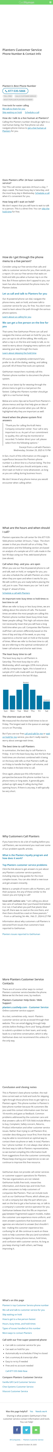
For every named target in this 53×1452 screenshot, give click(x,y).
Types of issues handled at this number (21, 1328)
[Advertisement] (26, 155)
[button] (50, 2)
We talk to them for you (13, 108)
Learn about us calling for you (16, 316)
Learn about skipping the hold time (19, 353)
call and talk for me (33, 733)
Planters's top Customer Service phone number (25, 1305)
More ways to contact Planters (17, 1333)
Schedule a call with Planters (16, 593)
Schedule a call (32, 112)
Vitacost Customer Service (15, 1391)
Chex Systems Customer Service (17, 1386)
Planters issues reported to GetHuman (21, 934)
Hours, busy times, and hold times (19, 1323)
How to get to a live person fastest (19, 1319)
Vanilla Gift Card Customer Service (19, 1382)
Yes (31, 1411)
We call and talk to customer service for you (23, 1310)
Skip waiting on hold (12, 112)
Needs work (41, 1411)
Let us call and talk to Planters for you (24, 293)
